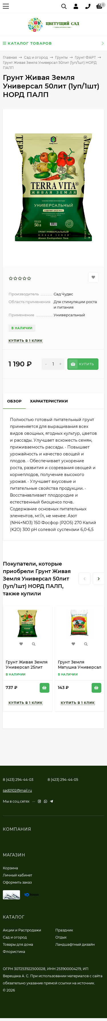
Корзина (10, 868)
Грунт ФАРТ (85, 57)
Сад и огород (36, 57)
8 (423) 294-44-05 (63, 779)
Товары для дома (18, 944)
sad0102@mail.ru (17, 790)
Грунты (61, 57)
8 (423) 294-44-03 (18, 779)
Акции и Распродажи (22, 930)
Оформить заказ (17, 882)
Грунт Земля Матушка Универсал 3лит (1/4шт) (79, 667)
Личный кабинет (17, 875)
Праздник (64, 930)
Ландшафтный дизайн (75, 944)
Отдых (60, 937)
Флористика (14, 951)
